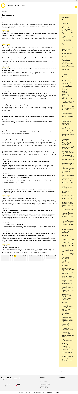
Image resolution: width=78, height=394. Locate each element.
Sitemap (57, 392)
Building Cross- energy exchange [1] (66, 172)
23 (48, 255)
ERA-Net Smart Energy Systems (46, 383)
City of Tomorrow (43, 381)
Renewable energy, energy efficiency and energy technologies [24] (67, 137)
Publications (67, 6)
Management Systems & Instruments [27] (67, 232)
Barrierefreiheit (50, 392)
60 (16, 260)
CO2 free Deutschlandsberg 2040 (11, 247)
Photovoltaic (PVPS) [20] (67, 267)
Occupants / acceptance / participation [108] (67, 255)
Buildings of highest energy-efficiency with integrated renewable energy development (26, 139)
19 (40, 255)
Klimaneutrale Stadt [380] (67, 35)
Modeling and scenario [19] (67, 233)
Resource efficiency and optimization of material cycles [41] (67, 295)
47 (44, 257)
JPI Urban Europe (43, 386)
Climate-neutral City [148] (67, 209)
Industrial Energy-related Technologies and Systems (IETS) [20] (67, 189)
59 (14, 260)
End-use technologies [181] (67, 49)
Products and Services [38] (67, 63)
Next (43, 260)
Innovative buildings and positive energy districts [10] (68, 196)
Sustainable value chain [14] (68, 241)
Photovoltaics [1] (65, 62)
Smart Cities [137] (65, 69)
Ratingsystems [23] (66, 85)
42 (33, 257)
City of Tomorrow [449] (66, 40)
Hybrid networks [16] (66, 180)
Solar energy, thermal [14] (67, 312)
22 (46, 255)
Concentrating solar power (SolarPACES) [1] (67, 214)
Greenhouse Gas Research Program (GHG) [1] (67, 331)
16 (33, 255)
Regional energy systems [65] (68, 283)
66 (29, 260)
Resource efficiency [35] (67, 292)
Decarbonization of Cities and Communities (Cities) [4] (68, 102)
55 (6, 260)
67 (31, 260)
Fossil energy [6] (65, 56)
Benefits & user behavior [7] (68, 253)
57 (10, 260)
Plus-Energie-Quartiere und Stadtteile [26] (67, 273)
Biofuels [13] (64, 91)
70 (38, 260)
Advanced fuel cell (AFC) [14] (68, 155)
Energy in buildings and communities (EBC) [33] (67, 114)
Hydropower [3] (65, 344)
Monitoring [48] (65, 235)
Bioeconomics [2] (65, 95)
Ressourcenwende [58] (66, 39)
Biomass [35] (64, 92)
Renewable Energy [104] (67, 53)
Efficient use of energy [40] (67, 47)
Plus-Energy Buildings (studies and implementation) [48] (68, 269)
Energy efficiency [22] (66, 121)
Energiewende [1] (65, 27)
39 (27, 257)
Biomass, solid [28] (66, 94)
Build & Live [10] (65, 80)
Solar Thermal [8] (65, 316)
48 (46, 257)
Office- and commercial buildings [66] (67, 99)
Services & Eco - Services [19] (68, 106)
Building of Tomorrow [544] (67, 30)
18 (38, 255)
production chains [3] (66, 279)
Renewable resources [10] (67, 60)
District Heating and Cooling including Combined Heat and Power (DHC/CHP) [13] (68, 147)
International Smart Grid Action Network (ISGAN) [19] (67, 203)
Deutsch (73, 0)
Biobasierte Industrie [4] (67, 86)
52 (55, 257)
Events (72, 6)
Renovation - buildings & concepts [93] (67, 299)
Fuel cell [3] (64, 97)
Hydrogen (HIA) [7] (66, 347)
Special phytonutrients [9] (67, 317)
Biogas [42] (64, 89)
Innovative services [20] (67, 194)
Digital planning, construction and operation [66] (68, 109)
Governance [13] (65, 174)
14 (29, 255)
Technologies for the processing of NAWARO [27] (67, 329)
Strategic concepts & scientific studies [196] (66, 323)
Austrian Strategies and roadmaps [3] (67, 361)
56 (8, 260)
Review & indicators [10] (67, 82)
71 (40, 260)
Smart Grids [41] (65, 302)
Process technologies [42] (67, 340)
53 (1, 260)
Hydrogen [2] (64, 346)
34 (16, 257)
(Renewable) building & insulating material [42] (67, 78)
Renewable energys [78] (67, 54)
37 (23, 257)
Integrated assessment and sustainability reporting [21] (68, 163)
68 (33, 260)
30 (8, 257)
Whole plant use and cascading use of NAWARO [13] (67, 166)
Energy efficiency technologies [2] (65, 124)
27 (1, 257)
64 (25, 260)
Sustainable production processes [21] (67, 237)
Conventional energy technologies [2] (66, 211)
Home (2, 11)
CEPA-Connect (6, 188)
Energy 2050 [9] (65, 23)
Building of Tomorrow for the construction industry (16, 130)
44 (38, 257)
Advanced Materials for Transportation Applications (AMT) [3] (68, 152)
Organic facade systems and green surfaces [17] (68, 169)
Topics (56, 6)
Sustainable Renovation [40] (68, 239)
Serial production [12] (66, 300)
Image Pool (64, 0)
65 (27, 260)
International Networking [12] (68, 207)
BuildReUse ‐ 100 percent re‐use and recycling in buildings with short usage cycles (24, 93)
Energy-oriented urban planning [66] (66, 126)
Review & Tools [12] (66, 83)
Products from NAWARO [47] (68, 275)
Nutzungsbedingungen (39, 392)
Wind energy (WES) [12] (67, 352)
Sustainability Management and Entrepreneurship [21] (67, 243)
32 (12, 257)
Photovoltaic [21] (65, 265)
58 (12, 260)
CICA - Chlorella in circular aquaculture (12, 224)
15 (31, 255)
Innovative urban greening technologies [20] (67, 200)
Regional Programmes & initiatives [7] (67, 285)
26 (55, 255)
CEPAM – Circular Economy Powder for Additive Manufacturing (19, 198)
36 (21, 257)
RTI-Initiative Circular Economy (46, 387)
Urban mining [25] (66, 333)
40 (29, 257)
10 (21, 255)
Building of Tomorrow (44, 379)
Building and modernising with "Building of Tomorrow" (17, 104)
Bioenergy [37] (65, 88)
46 (42, 257)
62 (21, 260)
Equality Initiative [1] (66, 132)
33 (14, 257)
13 (27, 255)
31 (10, 257)
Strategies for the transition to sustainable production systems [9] (67, 320)
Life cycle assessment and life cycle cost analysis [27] (68, 222)
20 (42, 255)
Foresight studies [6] (66, 149)
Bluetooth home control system (11, 23)
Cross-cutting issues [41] (67, 65)
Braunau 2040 (6, 45)
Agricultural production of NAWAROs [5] (67, 219)
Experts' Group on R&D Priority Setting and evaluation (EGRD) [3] (66, 143)
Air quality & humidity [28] (67, 229)
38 (25, 257)
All (62, 22)
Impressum (21, 392)
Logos (60, 379)
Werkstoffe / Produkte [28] (67, 349)
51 (53, 257)
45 (40, 257)
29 (6, 257)
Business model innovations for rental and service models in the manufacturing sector (26, 151)
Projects (61, 6)
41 (31, 257)
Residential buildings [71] (67, 356)
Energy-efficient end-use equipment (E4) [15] (67, 119)
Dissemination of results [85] (68, 134)
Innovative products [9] (67, 198)
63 (23, 260)
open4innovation (4, 0)
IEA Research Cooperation (45, 384)
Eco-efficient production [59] (68, 70)
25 (53, 255)
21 (44, 255)
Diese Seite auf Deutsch (67, 371)
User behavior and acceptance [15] (66, 258)
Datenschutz (28, 392)
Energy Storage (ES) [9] (66, 128)
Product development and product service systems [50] (68, 277)
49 (48, 257)
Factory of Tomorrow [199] (67, 29)
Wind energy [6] (65, 350)
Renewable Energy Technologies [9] (66, 140)
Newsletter (69, 0)
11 (23, 255)
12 (25, 255)
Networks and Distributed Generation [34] (67, 248)
